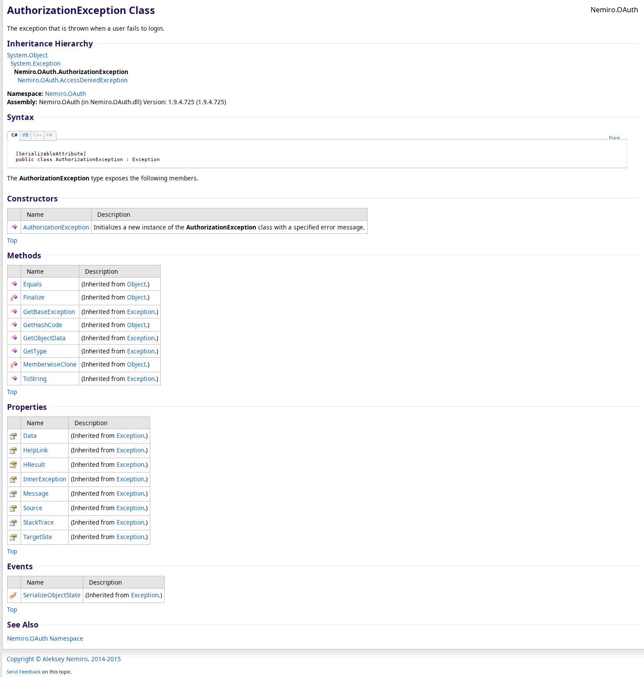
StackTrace (38, 522)
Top (12, 240)
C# (14, 134)
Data (30, 435)
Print (614, 137)
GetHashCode (42, 325)
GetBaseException (49, 311)
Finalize (34, 297)
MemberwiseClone (50, 364)
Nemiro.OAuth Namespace (45, 638)
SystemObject (27, 55)
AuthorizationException (56, 227)
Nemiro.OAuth (65, 93)
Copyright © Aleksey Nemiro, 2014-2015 (64, 659)
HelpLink (35, 450)
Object (136, 284)
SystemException (35, 63)
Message (36, 493)
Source (32, 508)
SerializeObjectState (52, 595)
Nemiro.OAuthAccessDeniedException (72, 80)
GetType (35, 351)
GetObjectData (44, 338)
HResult (34, 464)
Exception (141, 311)
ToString (34, 378)
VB (25, 134)
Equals (32, 284)
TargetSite (37, 536)
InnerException (44, 479)
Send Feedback (24, 671)
